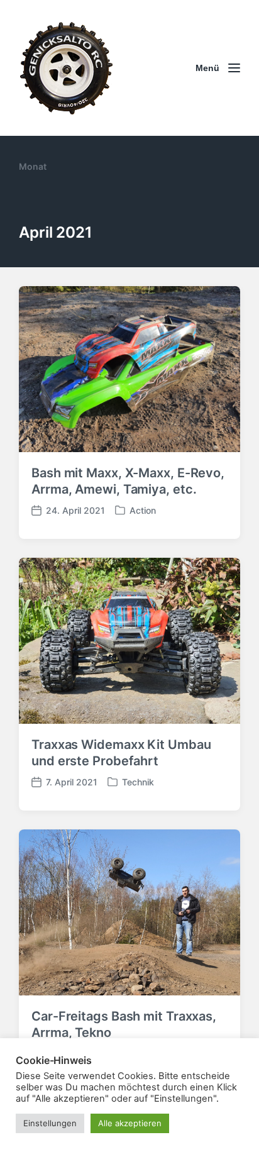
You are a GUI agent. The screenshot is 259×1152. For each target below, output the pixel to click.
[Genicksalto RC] (66, 68)
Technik (138, 782)
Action (143, 510)
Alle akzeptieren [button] (130, 1123)
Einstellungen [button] (50, 1123)
